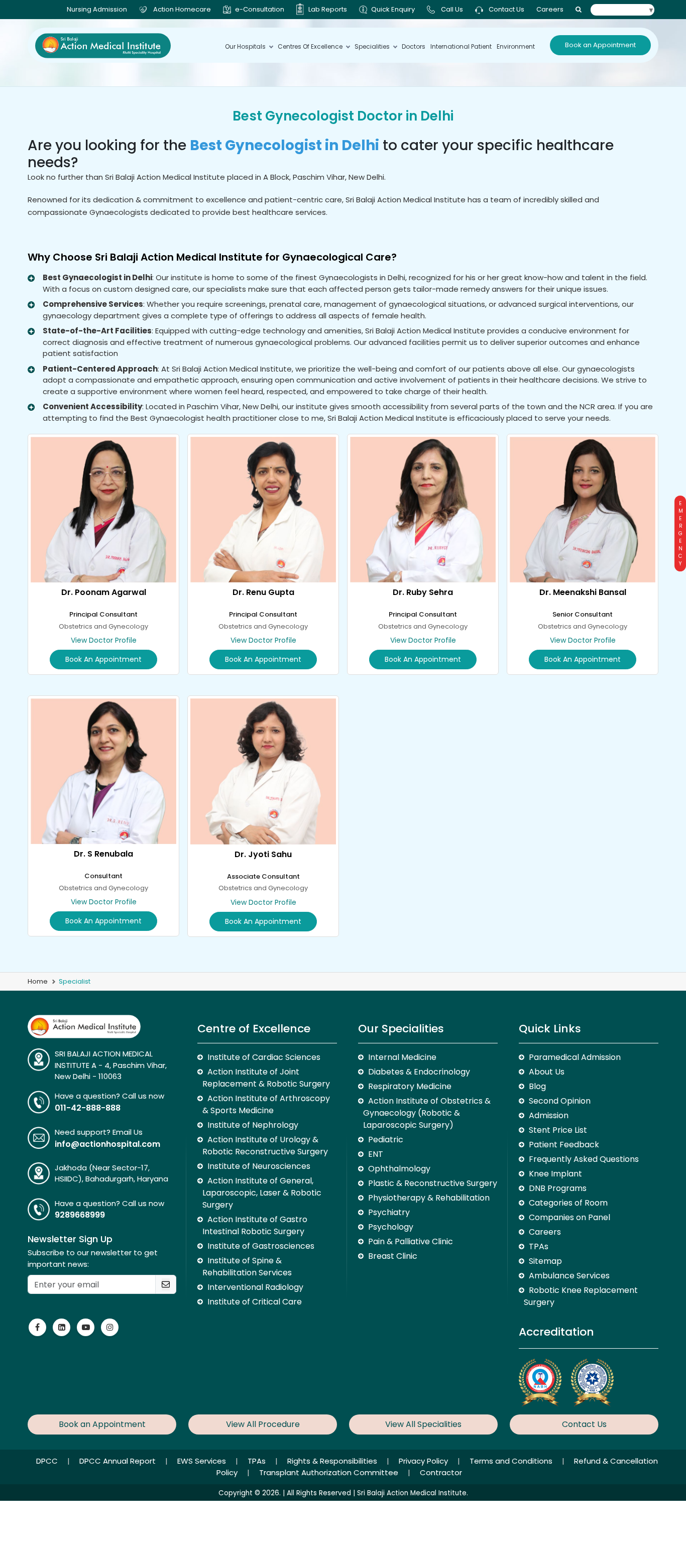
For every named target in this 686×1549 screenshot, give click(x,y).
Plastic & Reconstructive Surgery (432, 1183)
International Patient (461, 46)
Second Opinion (560, 1101)
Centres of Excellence (310, 46)
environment (516, 46)
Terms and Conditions (512, 1461)
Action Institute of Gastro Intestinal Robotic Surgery (254, 1225)
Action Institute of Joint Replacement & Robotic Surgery (266, 1078)
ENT (375, 1154)
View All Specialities (423, 1424)
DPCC (48, 1461)
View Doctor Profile (104, 640)
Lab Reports (327, 9)
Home (38, 981)
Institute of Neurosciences (258, 1166)
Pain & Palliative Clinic (410, 1241)
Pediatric (385, 1139)
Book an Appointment (600, 45)
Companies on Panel (569, 1217)
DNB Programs (558, 1188)
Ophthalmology (399, 1168)
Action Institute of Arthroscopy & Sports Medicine (266, 1104)
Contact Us (505, 9)
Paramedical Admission (575, 1057)
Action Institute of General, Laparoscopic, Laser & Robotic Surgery (261, 1193)
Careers (549, 9)
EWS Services (202, 1461)
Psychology (390, 1227)
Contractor (441, 1472)
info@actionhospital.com (107, 1144)
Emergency (680, 533)
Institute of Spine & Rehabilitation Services (247, 1266)
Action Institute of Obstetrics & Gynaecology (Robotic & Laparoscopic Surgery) (427, 1113)
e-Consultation (259, 9)
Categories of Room (568, 1203)
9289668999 (80, 1215)
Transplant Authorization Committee (329, 1472)
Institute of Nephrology (252, 1125)
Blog (537, 1086)
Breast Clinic (392, 1256)
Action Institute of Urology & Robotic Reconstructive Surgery (265, 1145)
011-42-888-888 (88, 1108)
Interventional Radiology (255, 1287)
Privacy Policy (424, 1461)
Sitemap (545, 1261)
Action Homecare (182, 9)
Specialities (372, 46)
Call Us (452, 9)
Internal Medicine (402, 1057)
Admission (548, 1115)
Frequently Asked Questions (584, 1159)
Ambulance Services (569, 1275)
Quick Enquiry (393, 9)
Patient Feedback (564, 1144)
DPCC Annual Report (118, 1461)
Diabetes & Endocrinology (419, 1072)
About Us (546, 1072)
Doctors (413, 46)
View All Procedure (263, 1424)
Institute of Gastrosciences (260, 1246)
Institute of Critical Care (254, 1301)
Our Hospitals (245, 46)
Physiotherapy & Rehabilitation (429, 1198)
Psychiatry (389, 1212)
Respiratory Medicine (409, 1086)
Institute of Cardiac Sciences (263, 1057)
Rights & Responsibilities (333, 1461)
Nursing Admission (97, 9)
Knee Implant (555, 1173)
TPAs (538, 1246)
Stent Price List (558, 1130)
